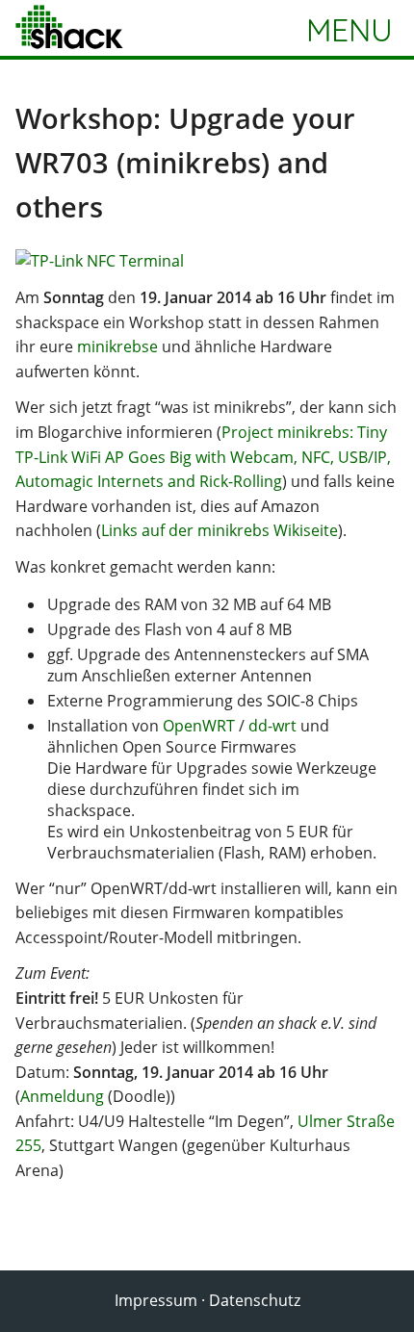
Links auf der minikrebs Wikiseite (219, 530)
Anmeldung (62, 1096)
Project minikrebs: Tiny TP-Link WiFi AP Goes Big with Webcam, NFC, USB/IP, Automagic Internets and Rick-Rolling (203, 457)
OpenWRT (199, 725)
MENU (349, 30)
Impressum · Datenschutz (207, 1300)
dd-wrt (272, 725)
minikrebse (117, 346)
